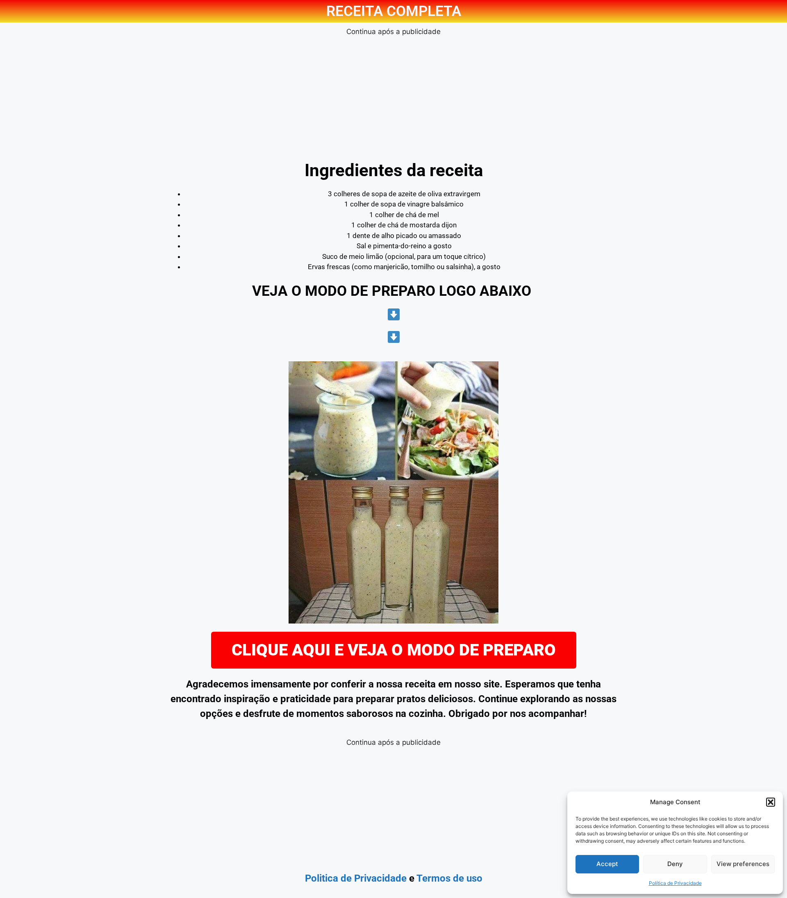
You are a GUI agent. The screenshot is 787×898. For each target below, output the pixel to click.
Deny (675, 864)
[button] (771, 802)
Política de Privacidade (675, 883)
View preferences (742, 864)
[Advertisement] (393, 94)
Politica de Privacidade (356, 878)
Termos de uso (449, 878)
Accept (607, 864)
